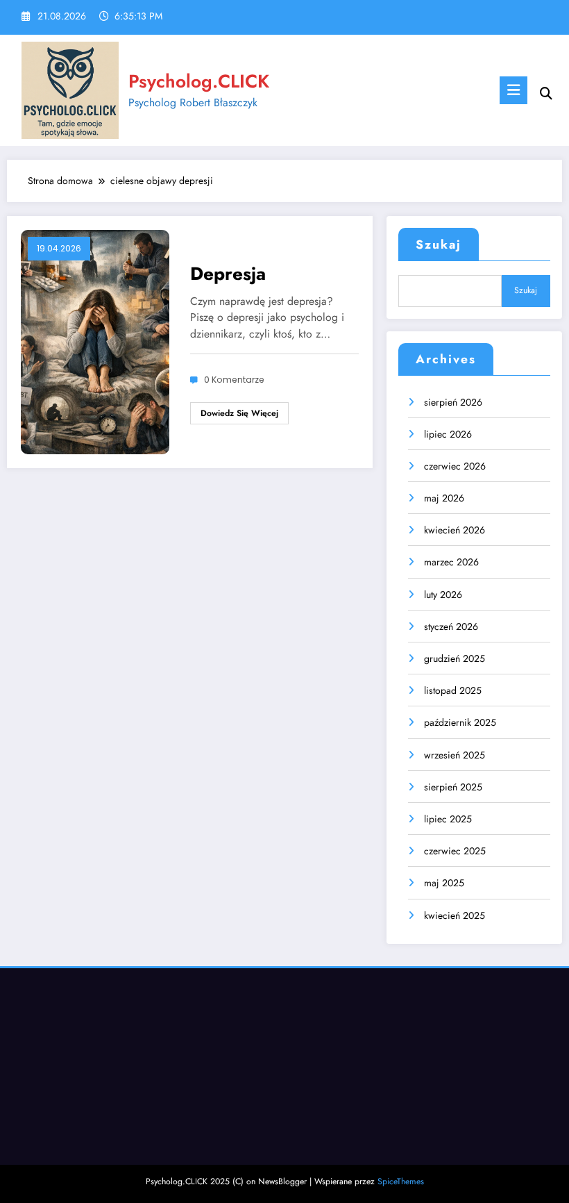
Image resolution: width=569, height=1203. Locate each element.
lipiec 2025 (448, 819)
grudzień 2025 (454, 658)
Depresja (228, 273)
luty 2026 (443, 595)
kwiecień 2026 (454, 530)
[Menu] (513, 90)
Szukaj (438, 244)
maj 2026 (444, 498)
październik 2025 (460, 722)
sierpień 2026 (453, 402)
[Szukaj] (546, 93)
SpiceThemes (400, 1181)
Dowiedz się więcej (239, 413)
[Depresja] (95, 340)
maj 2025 (444, 883)
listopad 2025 (453, 690)
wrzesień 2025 (454, 755)
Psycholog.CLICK (198, 81)
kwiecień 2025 (454, 915)
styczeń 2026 (451, 626)
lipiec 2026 (448, 434)
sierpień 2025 (453, 787)
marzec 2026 (451, 562)
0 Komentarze (234, 379)
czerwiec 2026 (455, 466)
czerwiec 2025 (455, 851)
